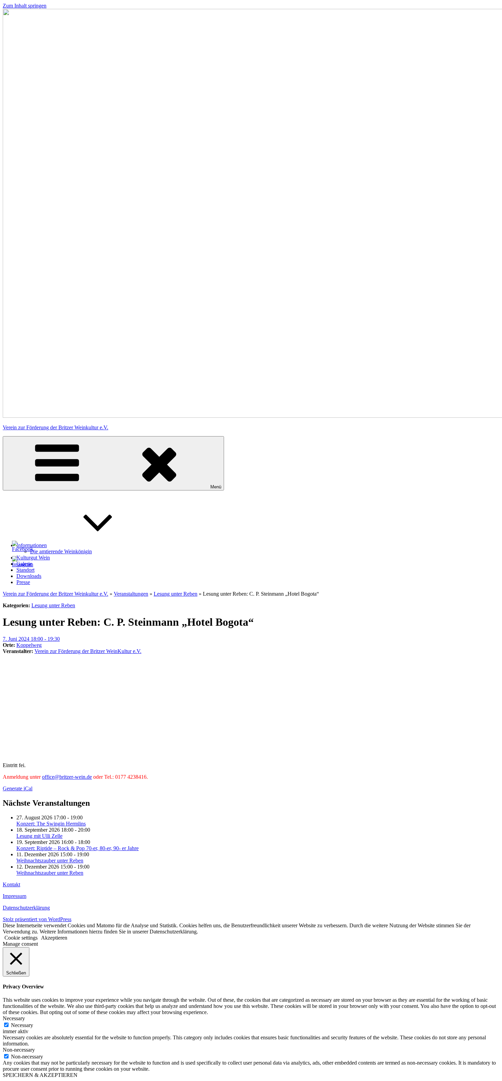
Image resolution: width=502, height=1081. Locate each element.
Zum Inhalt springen (24, 6)
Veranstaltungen (131, 594)
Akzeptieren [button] (54, 938)
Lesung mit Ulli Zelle (39, 836)
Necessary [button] (14, 1018)
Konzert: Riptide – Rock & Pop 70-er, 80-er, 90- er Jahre (77, 848)
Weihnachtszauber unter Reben (49, 860)
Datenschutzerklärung (26, 908)
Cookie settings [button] (21, 938)
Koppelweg (29, 645)
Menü (215, 486)
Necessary (22, 1025)
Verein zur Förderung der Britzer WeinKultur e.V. (87, 651)
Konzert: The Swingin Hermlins (51, 824)
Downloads (28, 576)
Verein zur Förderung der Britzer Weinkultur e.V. (55, 427)
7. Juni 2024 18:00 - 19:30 (31, 639)
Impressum (14, 896)
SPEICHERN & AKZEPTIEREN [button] (40, 1075)
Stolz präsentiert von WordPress (37, 919)
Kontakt (11, 884)
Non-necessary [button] (19, 1050)
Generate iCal (17, 788)
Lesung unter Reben (175, 594)
